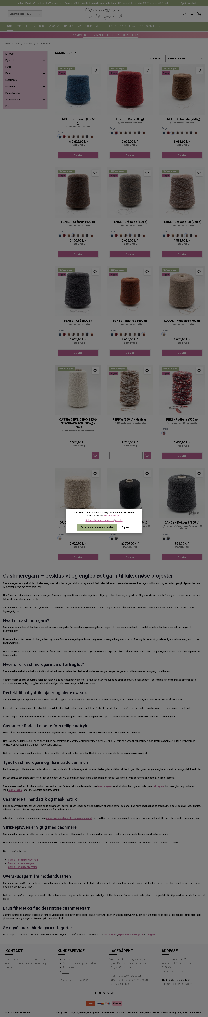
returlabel (133, 1012)
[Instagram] (108, 993)
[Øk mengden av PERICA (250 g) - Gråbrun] (139, 455)
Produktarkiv (196, 1012)
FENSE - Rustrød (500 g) (130, 321)
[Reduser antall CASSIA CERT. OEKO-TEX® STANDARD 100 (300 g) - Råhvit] (61, 455)
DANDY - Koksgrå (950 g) (181, 522)
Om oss (67, 959)
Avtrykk (119, 520)
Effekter (9, 54)
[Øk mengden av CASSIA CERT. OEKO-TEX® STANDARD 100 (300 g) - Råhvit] (87, 455)
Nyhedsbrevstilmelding (164, 1012)
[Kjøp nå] (95, 455)
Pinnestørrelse (12, 93)
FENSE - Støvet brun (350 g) (182, 222)
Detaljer (78, 155)
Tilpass (125, 527)
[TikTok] (112, 993)
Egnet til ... (10, 60)
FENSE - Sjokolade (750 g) (182, 119)
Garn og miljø (61, 1012)
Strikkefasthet (12, 99)
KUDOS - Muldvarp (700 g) (182, 321)
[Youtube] (100, 993)
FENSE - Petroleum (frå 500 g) (78, 121)
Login (65, 971)
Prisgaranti (68, 967)
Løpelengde (11, 80)
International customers (114, 1012)
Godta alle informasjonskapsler (97, 527)
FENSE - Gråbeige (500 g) (130, 222)
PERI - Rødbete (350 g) (182, 419)
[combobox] (22, 13)
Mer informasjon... (112, 515)
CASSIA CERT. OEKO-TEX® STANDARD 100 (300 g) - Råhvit (78, 423)
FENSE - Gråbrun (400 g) (78, 222)
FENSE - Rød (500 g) (130, 119)
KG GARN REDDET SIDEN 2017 (104, 35)
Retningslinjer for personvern (100, 520)
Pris (7, 106)
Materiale (10, 86)
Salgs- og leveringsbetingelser (79, 963)
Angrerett (183, 1012)
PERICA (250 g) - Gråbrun (130, 419)
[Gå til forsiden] (103, 14)
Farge (8, 67)
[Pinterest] (104, 993)
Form (8, 73)
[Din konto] (191, 14)
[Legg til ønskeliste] (95, 70)
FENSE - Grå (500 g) (78, 321)
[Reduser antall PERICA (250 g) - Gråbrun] (112, 455)
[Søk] (39, 13)
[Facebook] (95, 993)
